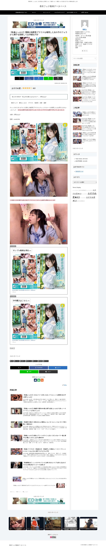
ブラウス (46, 361)
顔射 (12, 361)
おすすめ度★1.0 (84, 193)
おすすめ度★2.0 (83, 197)
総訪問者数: (79, 161)
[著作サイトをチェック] (35, 380)
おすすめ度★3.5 (82, 190)
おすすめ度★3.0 (81, 200)
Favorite (12, 348)
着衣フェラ (29, 361)
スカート (35, 361)
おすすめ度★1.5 (75, 190)
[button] (58, 78)
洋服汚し (23, 361)
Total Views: (79, 158)
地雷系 (41, 361)
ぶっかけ (17, 361)
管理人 (85, 29)
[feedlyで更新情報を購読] (38, 380)
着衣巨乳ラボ (79, 171)
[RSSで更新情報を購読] (42, 380)
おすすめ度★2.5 (90, 190)
